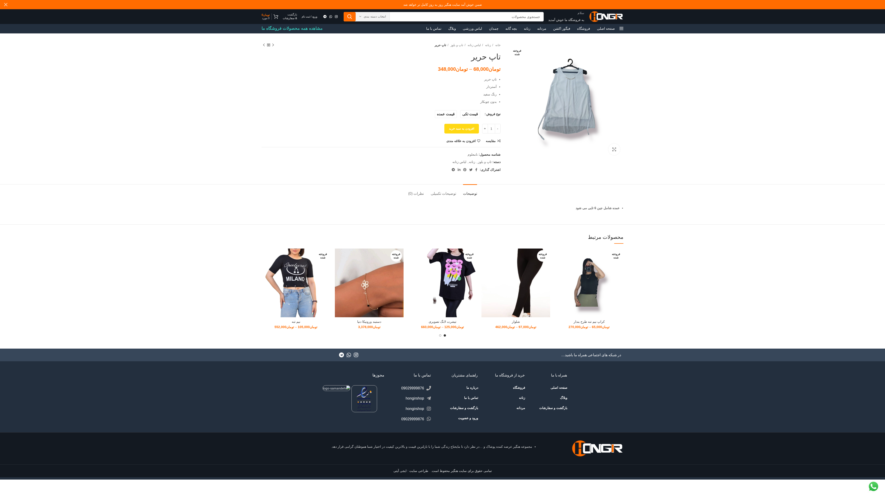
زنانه (487, 45)
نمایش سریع (558, 266)
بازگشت (292, 14)
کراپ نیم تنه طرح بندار (589, 321)
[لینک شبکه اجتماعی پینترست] (465, 170)
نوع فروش (493, 114)
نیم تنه (296, 321)
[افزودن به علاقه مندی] (558, 277)
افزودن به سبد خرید (461, 128)
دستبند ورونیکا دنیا (369, 321)
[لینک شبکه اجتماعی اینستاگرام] (336, 17)
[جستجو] (350, 16)
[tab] (470, 191)
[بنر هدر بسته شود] (6, 4)
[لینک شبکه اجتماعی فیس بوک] (476, 170)
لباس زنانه (474, 45)
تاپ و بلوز (456, 45)
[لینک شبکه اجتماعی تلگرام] (325, 17)
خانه (497, 45)
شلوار (516, 321)
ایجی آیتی (400, 471)
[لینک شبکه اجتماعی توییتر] (471, 170)
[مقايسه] (558, 256)
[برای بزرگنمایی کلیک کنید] (614, 149)
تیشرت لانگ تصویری (442, 321)
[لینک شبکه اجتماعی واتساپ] (330, 17)
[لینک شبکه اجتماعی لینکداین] (459, 170)
